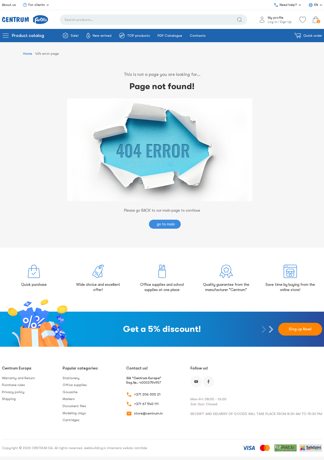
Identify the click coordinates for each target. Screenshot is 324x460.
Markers (69, 399)
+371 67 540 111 (146, 404)
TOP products (138, 35)
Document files (74, 406)
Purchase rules (13, 385)
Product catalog (28, 35)
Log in (272, 22)
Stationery (71, 378)
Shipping (9, 399)
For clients (36, 5)
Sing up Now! (300, 329)
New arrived (102, 35)
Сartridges (71, 420)
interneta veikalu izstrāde (127, 448)
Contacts (198, 35)
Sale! (75, 35)
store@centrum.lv (148, 413)
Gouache (70, 392)
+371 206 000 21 (147, 394)
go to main (166, 224)
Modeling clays (74, 413)
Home (27, 53)
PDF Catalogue (169, 35)
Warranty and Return (18, 378)
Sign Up (286, 22)
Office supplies (75, 385)
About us (9, 5)
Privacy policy (13, 392)
